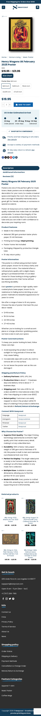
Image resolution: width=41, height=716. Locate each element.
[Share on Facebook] (3, 157)
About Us (5, 631)
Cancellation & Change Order (14, 666)
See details (12, 139)
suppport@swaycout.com (12, 584)
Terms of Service (9, 626)
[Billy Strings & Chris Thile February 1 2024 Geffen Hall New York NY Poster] (10, 539)
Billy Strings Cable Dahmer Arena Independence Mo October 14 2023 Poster (30, 554)
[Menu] (3, 7)
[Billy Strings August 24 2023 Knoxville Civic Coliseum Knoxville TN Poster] (30, 507)
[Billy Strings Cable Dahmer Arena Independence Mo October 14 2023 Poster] (30, 539)
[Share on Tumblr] (16, 157)
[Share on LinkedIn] (13, 157)
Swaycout (22, 415)
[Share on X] (5, 157)
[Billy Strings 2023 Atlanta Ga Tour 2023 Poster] (10, 507)
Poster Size (6, 81)
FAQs (4, 617)
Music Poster (28, 57)
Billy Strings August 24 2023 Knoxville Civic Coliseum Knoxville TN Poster (30, 520)
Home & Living (14, 57)
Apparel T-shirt (8, 686)
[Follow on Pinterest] (13, 599)
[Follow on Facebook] (3, 599)
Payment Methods (9, 661)
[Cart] (37, 7)
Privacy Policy (7, 622)
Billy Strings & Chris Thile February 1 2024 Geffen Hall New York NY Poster (10, 553)
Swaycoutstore (24, 419)
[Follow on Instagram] (6, 599)
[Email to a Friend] (8, 157)
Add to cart (24, 104)
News (4, 636)
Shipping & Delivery (9, 656)
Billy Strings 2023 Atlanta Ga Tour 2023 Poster (10, 519)
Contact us (6, 612)
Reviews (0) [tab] (8, 176)
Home (4, 57)
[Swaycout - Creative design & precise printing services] (20, 7)
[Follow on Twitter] (10, 599)
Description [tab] (8, 168)
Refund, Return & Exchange (13, 671)
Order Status (7, 651)
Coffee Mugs (7, 695)
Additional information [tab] (14, 172)
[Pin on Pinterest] (11, 157)
